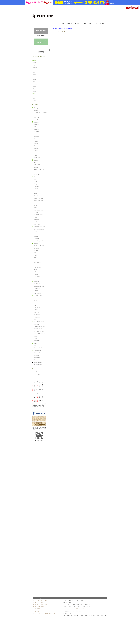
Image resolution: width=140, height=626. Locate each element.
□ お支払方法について (40, 600)
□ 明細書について (39, 611)
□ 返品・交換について (40, 604)
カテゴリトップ (56, 28)
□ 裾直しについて (39, 608)
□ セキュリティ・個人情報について (44, 613)
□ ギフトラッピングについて (42, 609)
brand (62, 28)
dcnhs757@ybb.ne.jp (76, 608)
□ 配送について (38, 602)
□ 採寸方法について (39, 606)
